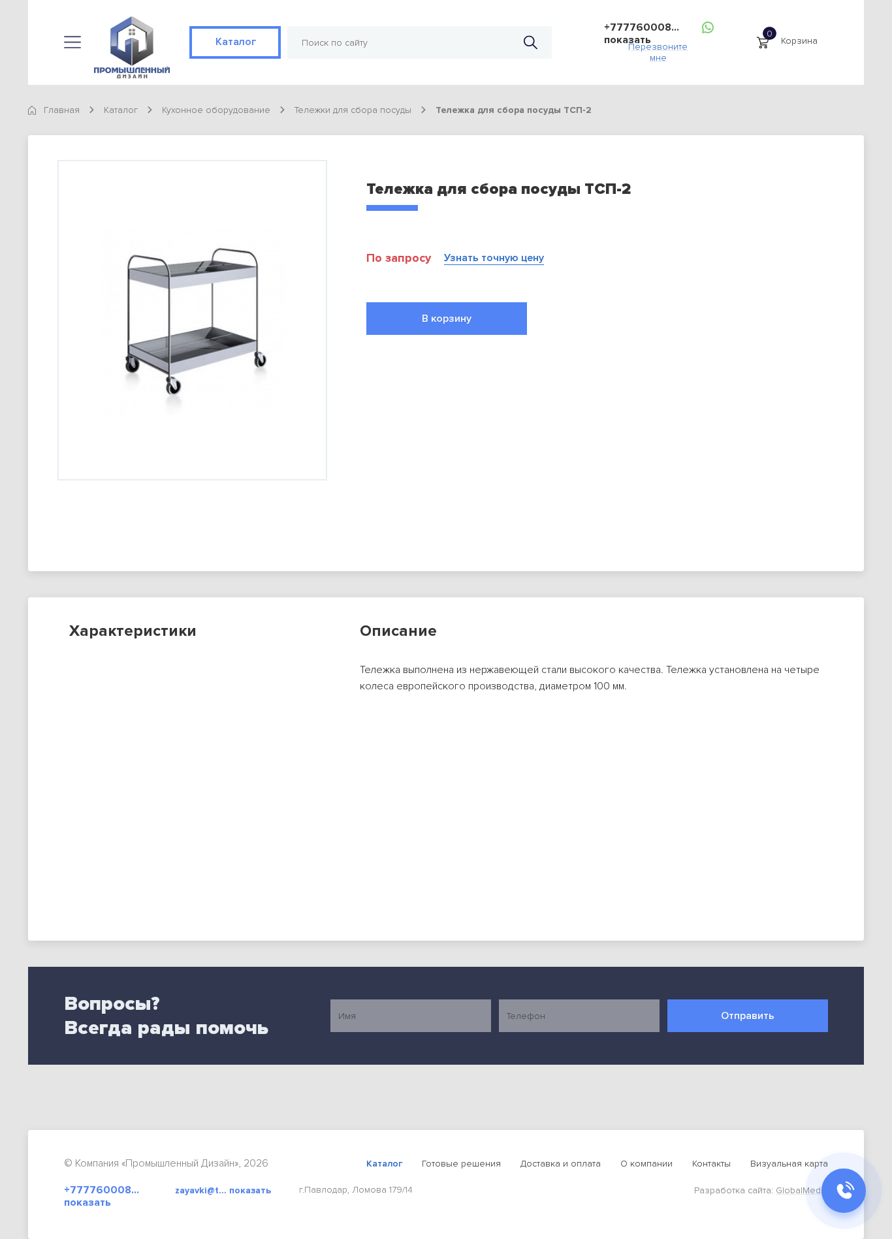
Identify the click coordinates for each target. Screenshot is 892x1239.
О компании (646, 1163)
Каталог (235, 41)
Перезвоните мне (658, 48)
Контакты (711, 1163)
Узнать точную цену (494, 258)
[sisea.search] (530, 43)
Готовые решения (461, 1163)
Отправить (747, 1015)
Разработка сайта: (761, 1190)
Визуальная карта (789, 1163)
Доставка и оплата (560, 1163)
